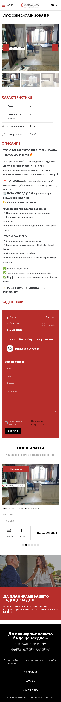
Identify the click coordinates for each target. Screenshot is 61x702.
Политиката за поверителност (37, 422)
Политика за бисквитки (16, 698)
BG (52, 5)
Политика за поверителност (41, 698)
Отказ (30, 681)
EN (55, 5)
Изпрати (13, 431)
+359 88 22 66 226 (30, 649)
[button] (8, 5)
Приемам (30, 672)
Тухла (33, 126)
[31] (30, 47)
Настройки (30, 690)
